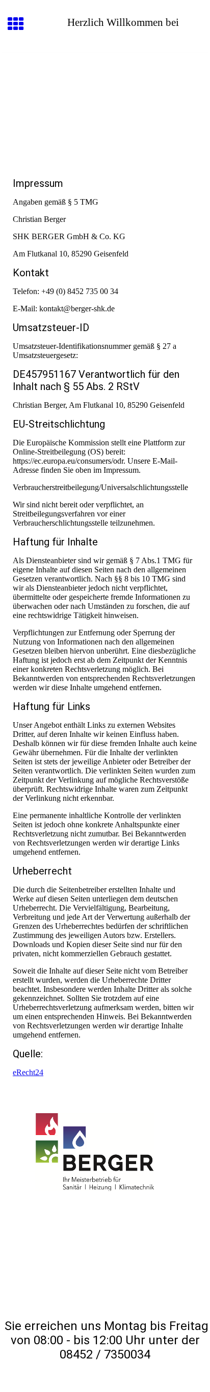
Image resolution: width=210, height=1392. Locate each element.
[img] (105, 95)
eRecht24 (28, 1072)
